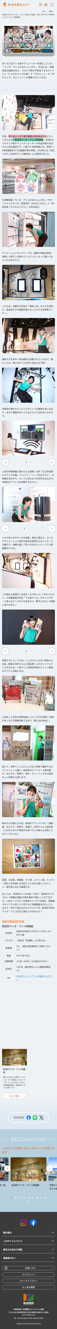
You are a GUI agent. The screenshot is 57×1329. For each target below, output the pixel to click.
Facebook (33, 1222)
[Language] (45, 4)
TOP (44, 11)
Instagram (24, 1222)
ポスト (41, 1118)
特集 (50, 11)
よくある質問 (28, 1287)
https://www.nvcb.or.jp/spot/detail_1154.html (28, 1172)
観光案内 (7, 1232)
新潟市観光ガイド (15, 5)
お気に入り (40, 4)
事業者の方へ (9, 1258)
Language (45, 4)
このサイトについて (12, 1241)
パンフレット (28, 1274)
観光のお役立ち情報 (12, 1249)
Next (52, 462)
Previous (5, 462)
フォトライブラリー (28, 1280)
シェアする (29, 1118)
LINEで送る (35, 1118)
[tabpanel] (28, 438)
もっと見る (14, 1096)
